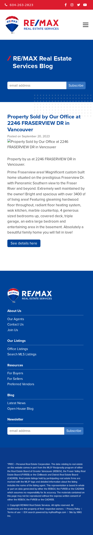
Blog (10, 395)
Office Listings (17, 349)
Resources (15, 365)
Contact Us (15, 324)
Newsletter (15, 419)
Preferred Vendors (20, 384)
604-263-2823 (21, 5)
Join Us (12, 330)
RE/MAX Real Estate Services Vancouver (34, 295)
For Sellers (15, 379)
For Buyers (15, 373)
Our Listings (16, 341)
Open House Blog (20, 409)
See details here (24, 243)
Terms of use (14, 512)
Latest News (16, 403)
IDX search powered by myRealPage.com (45, 512)
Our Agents (15, 319)
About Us (14, 311)
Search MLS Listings (21, 354)
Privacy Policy (73, 508)
